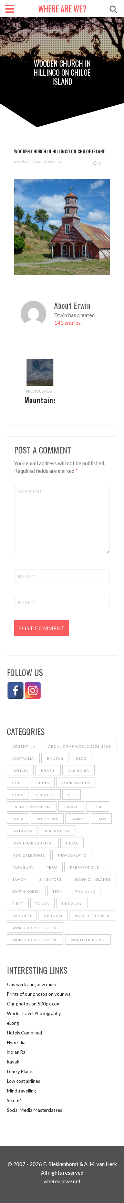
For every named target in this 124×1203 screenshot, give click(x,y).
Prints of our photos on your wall (40, 994)
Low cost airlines (23, 1081)
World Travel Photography (34, 1013)
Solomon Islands (92, 879)
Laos (101, 819)
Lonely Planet (20, 1071)
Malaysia (22, 831)
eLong (13, 1023)
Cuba (17, 795)
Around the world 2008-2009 (79, 746)
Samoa (19, 879)
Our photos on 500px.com (34, 1003)
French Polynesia (31, 807)
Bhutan (55, 758)
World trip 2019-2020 (35, 940)
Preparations (84, 867)
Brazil (48, 770)
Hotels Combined (24, 1032)
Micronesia (57, 831)
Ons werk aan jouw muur (31, 984)
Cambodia (78, 770)
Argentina (23, 746)
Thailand (85, 891)
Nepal (72, 843)
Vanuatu (21, 916)
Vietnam (53, 916)
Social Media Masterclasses (34, 1110)
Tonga (42, 903)
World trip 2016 (92, 916)
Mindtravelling (21, 1091)
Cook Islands (76, 783)
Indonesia (47, 819)
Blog (81, 758)
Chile (18, 783)
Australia (23, 758)
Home (98, 807)
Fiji (71, 795)
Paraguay (23, 867)
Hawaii (71, 807)
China (43, 783)
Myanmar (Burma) (32, 843)
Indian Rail (17, 1052)
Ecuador (45, 795)
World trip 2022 (88, 940)
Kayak (13, 1061)
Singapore (50, 879)
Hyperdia (16, 1042)
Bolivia (20, 770)
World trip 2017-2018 (35, 928)
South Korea (26, 891)
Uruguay (72, 903)
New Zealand (72, 855)
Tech (58, 891)
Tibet (17, 903)
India (18, 819)
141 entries (67, 322)
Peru (51, 867)
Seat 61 (14, 1100)
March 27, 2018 (28, 161)
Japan (77, 819)
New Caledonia (28, 855)
